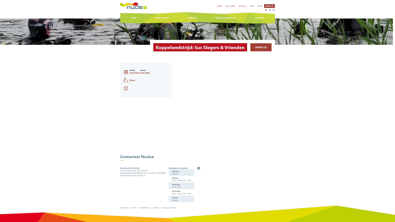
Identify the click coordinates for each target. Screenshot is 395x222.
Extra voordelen (230, 6)
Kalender (219, 6)
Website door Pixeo (169, 208)
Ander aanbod (161, 17)
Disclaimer (156, 208)
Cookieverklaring (144, 208)
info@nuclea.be (130, 170)
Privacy (134, 208)
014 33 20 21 (143, 170)
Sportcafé (259, 17)
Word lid (260, 6)
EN (274, 10)
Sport (133, 17)
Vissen (132, 80)
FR (270, 10)
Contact (251, 6)
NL (266, 10)
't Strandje (192, 17)
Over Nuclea (242, 6)
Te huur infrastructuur (226, 17)
